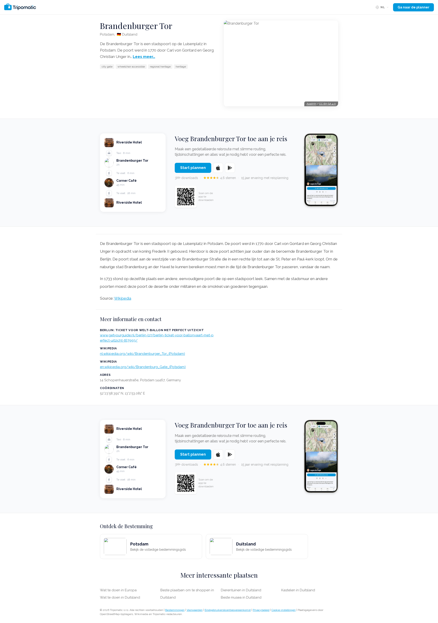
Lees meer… (144, 56)
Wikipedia (122, 298)
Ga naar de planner (413, 7)
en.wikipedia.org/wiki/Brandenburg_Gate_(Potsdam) (143, 367)
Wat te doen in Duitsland (120, 597)
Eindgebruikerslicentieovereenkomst (228, 610)
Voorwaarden (195, 610)
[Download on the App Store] (218, 168)
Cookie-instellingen (283, 610)
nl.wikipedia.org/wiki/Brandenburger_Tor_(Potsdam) (142, 354)
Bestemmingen (175, 610)
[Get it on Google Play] (230, 168)
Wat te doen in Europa (118, 590)
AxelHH (311, 103)
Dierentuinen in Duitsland (241, 590)
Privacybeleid (261, 610)
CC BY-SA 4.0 (327, 103)
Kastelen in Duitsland (298, 590)
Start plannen (193, 168)
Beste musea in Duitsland (241, 597)
